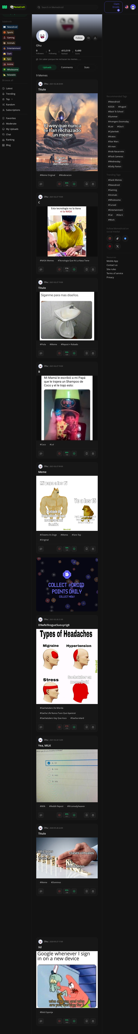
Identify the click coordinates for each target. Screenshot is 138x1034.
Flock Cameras (116, 156)
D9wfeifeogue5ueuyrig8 (53, 625)
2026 (112, 106)
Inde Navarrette (117, 151)
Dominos (56, 882)
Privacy (110, 277)
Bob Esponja (47, 1012)
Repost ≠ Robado (70, 344)
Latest (9, 88)
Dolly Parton (115, 166)
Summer (114, 116)
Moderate (11, 123)
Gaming (8, 37)
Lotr (111, 126)
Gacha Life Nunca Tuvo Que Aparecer (58, 713)
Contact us (112, 265)
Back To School (116, 111)
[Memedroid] (4, 7)
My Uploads (12, 129)
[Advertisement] (119, 50)
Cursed (113, 205)
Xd (40, 947)
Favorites (11, 118)
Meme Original (48, 175)
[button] (95, 38)
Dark (7, 53)
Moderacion (66, 175)
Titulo (42, 89)
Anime (8, 64)
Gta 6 (121, 126)
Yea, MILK (44, 745)
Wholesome (10, 69)
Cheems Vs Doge (49, 534)
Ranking (10, 139)
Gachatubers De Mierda (52, 708)
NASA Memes (47, 260)
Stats (86, 67)
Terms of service (115, 273)
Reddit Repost (57, 806)
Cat (111, 215)
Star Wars (114, 141)
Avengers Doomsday (119, 121)
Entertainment (11, 48)
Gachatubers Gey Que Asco (54, 718)
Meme (54, 344)
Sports (8, 32)
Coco (43, 444)
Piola (43, 344)
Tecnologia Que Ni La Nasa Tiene (74, 260)
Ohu (46, 83)
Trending (10, 93)
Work (112, 219)
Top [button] (8, 99)
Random (10, 104)
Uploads (47, 67)
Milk (43, 806)
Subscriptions (13, 109)
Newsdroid (10, 27)
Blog (8, 145)
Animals (9, 43)
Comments (67, 67)
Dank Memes (116, 180)
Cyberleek (114, 131)
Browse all (7, 80)
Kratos (112, 136)
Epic (7, 58)
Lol (52, 444)
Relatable (9, 74)
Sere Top (77, 534)
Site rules (111, 269)
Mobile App (112, 261)
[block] (93, 184)
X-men (113, 146)
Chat (8, 134)
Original (45, 539)
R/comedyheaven (77, 806)
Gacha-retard (78, 718)
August (123, 106)
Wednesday (115, 161)
